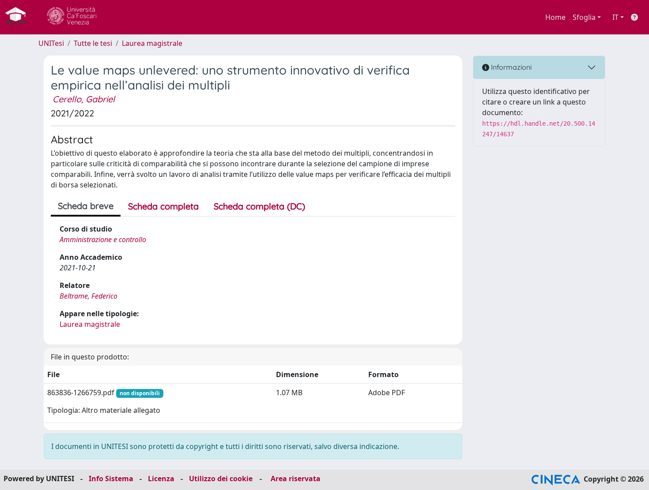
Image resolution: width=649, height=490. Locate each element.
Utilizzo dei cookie (221, 478)
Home (555, 17)
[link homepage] (19, 17)
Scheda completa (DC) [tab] (259, 206)
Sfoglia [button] (584, 17)
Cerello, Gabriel (84, 99)
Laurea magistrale (152, 43)
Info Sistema (111, 478)
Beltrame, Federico (88, 296)
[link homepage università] (71, 17)
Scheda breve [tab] (85, 205)
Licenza (161, 478)
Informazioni (510, 67)
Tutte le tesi (93, 43)
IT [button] (615, 17)
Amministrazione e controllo (103, 239)
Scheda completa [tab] (163, 206)
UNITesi (51, 43)
